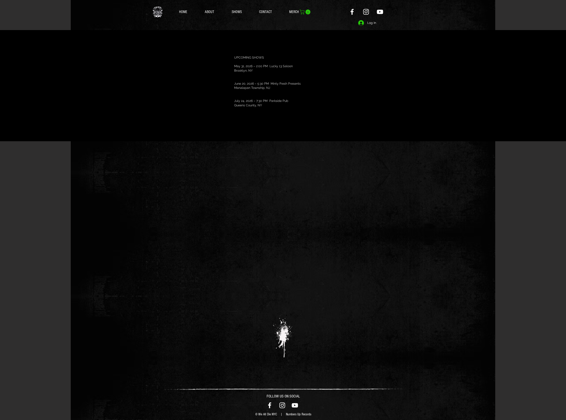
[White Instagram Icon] (366, 12)
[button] (306, 12)
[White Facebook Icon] (352, 12)
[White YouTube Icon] (380, 12)
